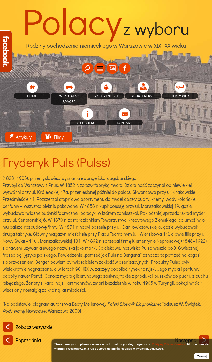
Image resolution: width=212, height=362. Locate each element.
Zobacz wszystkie (34, 326)
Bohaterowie (143, 95)
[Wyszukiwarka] (87, 68)
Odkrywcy (180, 95)
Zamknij (202, 356)
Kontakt (124, 122)
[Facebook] (125, 68)
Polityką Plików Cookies (168, 344)
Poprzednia (28, 340)
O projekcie (88, 122)
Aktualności (106, 95)
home (32, 95)
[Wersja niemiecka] (100, 68)
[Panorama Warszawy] (112, 68)
